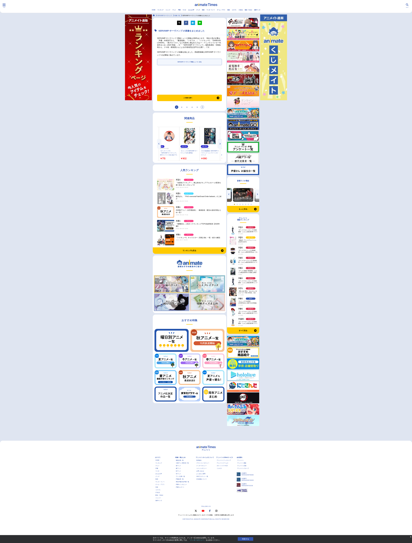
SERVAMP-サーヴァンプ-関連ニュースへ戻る (189, 62)
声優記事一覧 (180, 479)
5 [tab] (246, 204)
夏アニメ (178, 468)
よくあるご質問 (200, 473)
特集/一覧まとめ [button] (180, 457)
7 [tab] (251, 204)
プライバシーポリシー (202, 463)
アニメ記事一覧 (180, 476)
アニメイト (240, 460)
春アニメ (178, 465)
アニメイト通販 (241, 463)
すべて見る (243, 330)
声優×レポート (180, 487)
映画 (203, 10)
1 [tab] (235, 204)
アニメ (174, 10)
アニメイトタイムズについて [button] (205, 457)
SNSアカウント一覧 (202, 476)
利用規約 (198, 460)
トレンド (168, 10)
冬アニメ (178, 473)
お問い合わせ (200, 471)
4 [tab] (243, 204)
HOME (153, 10)
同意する (245, 539)
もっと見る (243, 209)
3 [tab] (240, 204)
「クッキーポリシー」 (197, 540)
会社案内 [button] (239, 457)
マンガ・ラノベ (211, 10)
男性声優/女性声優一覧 (182, 482)
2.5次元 (241, 10)
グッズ (198, 10)
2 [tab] (237, 204)
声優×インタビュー (181, 484)
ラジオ (184, 10)
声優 (179, 10)
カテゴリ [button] (158, 457)
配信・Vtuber (248, 10)
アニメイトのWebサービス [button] (224, 457)
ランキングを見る (189, 250)
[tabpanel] (243, 195)
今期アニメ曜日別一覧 (182, 463)
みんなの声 (191, 10)
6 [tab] (249, 204)
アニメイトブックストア (224, 460)
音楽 (228, 10)
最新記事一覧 (180, 460)
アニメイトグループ (243, 468)
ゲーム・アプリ (221, 10)
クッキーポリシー (201, 465)
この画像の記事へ (188, 97)
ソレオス (219, 468)
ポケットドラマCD (222, 465)
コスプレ (234, 10)
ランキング (160, 10)
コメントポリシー (201, 468)
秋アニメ (178, 471)
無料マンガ (257, 10)
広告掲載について (201, 479)
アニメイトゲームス (222, 463)
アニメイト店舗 (241, 465)
